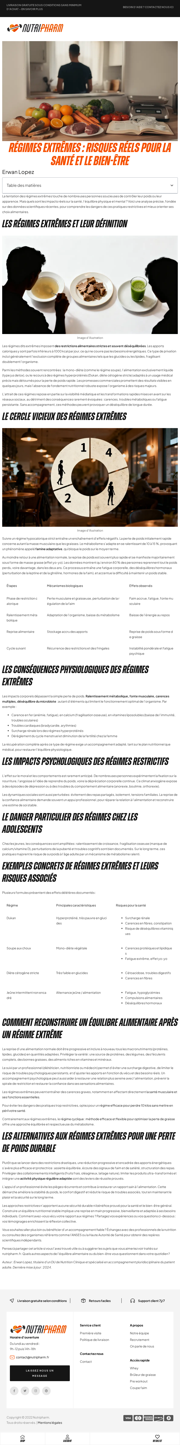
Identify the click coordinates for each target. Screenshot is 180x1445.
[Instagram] (35, 1391)
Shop (22, 1441)
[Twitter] (25, 1391)
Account (67, 1441)
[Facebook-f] (14, 1391)
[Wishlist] (157, 1437)
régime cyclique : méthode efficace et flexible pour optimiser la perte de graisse (118, 1119)
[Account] (67, 1437)
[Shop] (22, 1437)
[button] (172, 185)
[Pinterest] (46, 1391)
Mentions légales (50, 1422)
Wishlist (157, 1441)
